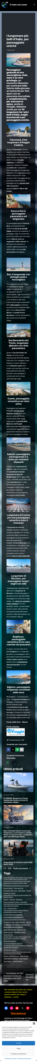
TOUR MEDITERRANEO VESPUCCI (13, 943)
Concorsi (12, 899)
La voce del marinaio (9, 922)
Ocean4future (21, 929)
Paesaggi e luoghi (19, 932)
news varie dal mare (10, 929)
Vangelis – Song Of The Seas (11, 956)
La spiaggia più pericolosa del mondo (13, 917)
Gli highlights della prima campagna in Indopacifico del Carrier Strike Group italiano (18, 905)
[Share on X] (13, 749)
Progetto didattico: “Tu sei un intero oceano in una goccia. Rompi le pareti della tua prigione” (17, 937)
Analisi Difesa (21, 890)
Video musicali (23, 958)
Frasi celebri (24, 902)
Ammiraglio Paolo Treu (10, 890)
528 (9, 868)
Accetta (18, 1043)
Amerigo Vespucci (8, 888)
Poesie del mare (8, 935)
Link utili (28, 922)
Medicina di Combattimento (22, 924)
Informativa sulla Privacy (24, 1058)
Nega (18, 1048)
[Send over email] (17, 749)
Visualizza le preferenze (18, 1054)
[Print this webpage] (22, 749)
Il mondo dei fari (12, 908)
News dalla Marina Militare (13, 927)
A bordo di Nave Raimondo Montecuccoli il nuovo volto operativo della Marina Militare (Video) (17, 882)
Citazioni (6, 899)
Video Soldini (7, 961)
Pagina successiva (22, 868)
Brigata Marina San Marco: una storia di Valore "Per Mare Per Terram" (17, 896)
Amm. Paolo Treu (18, 888)
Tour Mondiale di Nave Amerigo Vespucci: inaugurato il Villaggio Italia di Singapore (18, 946)
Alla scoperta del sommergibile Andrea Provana (16, 885)
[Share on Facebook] (8, 749)
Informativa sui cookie (11, 1058)
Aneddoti (28, 890)
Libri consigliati (20, 922)
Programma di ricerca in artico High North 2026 (18, 863)
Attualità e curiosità (9, 893)
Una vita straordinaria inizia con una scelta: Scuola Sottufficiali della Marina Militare (17, 952)
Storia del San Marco (10, 941)
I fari (5, 908)
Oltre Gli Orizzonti (8, 932)
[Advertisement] (19, 22)
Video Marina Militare (11, 959)
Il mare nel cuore (18, 4)
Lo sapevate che (9, 924)
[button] (34, 1023)
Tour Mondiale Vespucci (10, 950)
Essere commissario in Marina (12, 902)
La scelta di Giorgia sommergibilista (13, 914)
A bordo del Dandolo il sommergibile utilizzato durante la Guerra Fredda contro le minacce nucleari (18, 878)
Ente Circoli (19, 899)
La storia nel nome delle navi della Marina (15, 919)
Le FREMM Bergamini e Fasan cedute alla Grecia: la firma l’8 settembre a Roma (16, 800)
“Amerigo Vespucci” (17, 961)
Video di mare (24, 956)
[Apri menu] (34, 4)
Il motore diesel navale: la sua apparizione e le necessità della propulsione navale (16, 911)
